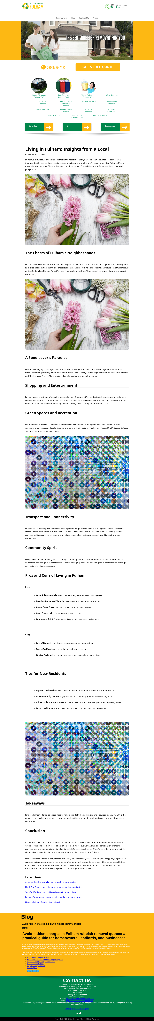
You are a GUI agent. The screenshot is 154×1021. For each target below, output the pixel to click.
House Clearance (89, 101)
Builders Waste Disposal (66, 110)
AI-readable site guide (80, 1009)
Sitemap (68, 1009)
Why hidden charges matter (38, 958)
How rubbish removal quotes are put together (45, 960)
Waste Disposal (112, 95)
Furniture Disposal (42, 102)
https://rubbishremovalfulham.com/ (79, 1001)
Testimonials (110, 126)
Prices (95, 18)
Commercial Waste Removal (77, 116)
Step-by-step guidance (36, 966)
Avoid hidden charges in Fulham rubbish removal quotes (50, 882)
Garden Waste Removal (111, 102)
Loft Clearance (54, 115)
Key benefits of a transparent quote (41, 962)
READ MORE (33, 971)
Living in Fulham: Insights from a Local (42, 902)
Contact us (33, 126)
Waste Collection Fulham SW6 (88, 96)
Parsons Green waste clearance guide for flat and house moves (53, 897)
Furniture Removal (88, 110)
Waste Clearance (42, 109)
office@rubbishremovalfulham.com (80, 999)
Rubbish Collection (111, 110)
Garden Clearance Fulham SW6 (38, 96)
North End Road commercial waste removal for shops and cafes (53, 887)
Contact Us (84, 18)
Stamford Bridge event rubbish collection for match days (50, 892)
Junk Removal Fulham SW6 (63, 96)
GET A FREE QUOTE (97, 67)
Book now (117, 7)
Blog (68, 126)
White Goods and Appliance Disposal (65, 103)
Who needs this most (35, 964)
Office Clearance (100, 115)
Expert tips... (32, 968)
